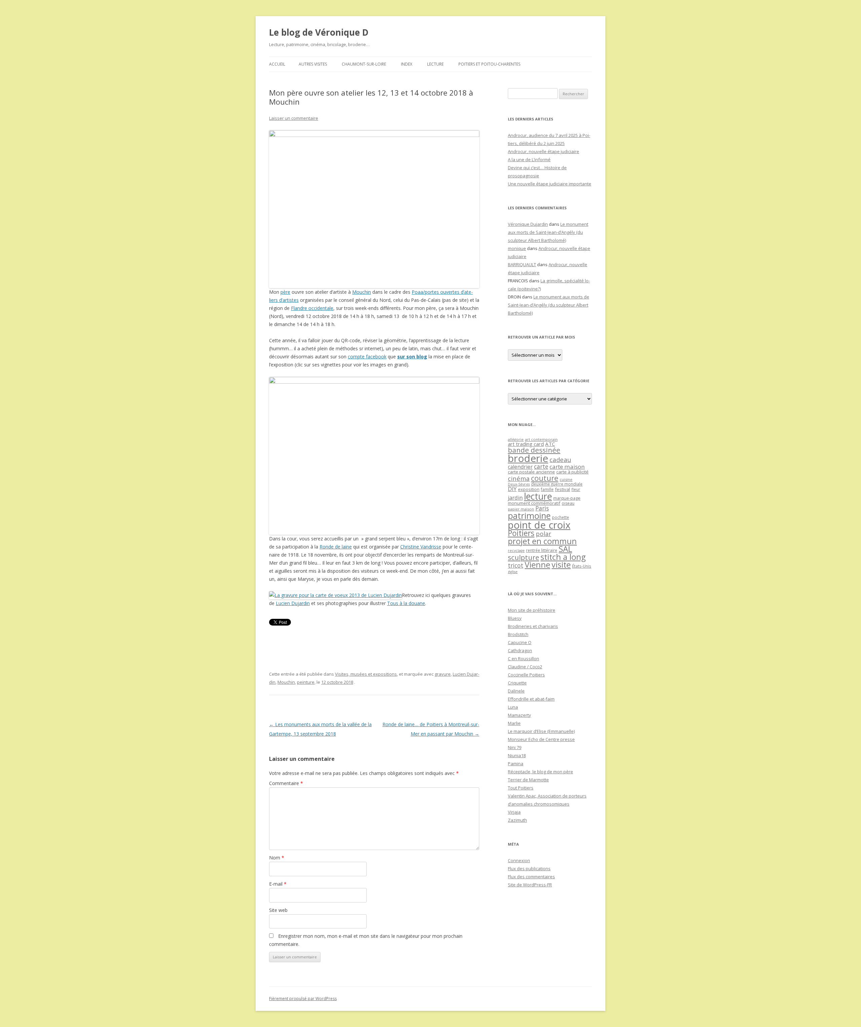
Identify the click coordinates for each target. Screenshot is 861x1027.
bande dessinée (534, 450)
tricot (515, 565)
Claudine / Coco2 (525, 667)
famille (547, 489)
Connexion (519, 860)
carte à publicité (572, 472)
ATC (550, 443)
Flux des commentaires (531, 877)
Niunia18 (517, 755)
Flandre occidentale (312, 308)
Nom (276, 857)
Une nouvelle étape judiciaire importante (549, 184)
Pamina (515, 763)
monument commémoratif (534, 503)
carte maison (567, 466)
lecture (538, 496)
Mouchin (361, 292)
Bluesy (515, 618)
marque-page (567, 498)
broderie (528, 458)
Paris (542, 508)
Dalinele (516, 691)
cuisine (566, 479)
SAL (565, 548)
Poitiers (521, 533)
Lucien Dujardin (293, 603)
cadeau (560, 459)
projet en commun (542, 541)
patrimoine (529, 515)
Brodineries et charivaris (533, 626)
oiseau (568, 503)
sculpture (523, 557)
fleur (575, 489)
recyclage (516, 550)
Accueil (277, 64)
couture (544, 478)
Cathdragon (520, 650)
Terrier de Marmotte (528, 780)
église (513, 571)
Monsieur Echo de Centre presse (541, 739)
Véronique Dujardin (528, 224)
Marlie (514, 723)
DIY (512, 489)
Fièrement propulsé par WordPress (303, 998)
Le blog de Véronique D (319, 32)
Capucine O (519, 642)
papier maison (521, 508)
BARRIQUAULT (522, 264)
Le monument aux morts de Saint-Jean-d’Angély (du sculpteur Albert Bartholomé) (548, 232)
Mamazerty (519, 715)
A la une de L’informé (529, 159)
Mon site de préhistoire (531, 610)
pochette (560, 517)
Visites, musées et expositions (366, 674)
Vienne (537, 564)
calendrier (520, 466)
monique (517, 248)
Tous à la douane (406, 603)
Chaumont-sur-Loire (364, 64)
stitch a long (563, 557)
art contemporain (541, 439)
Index (406, 64)
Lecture (435, 64)
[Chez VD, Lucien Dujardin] (335, 595)
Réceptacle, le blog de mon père (540, 772)
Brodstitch (518, 634)
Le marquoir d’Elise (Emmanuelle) (541, 731)
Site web (278, 910)
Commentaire (286, 783)
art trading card (526, 443)
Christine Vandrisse (420, 546)
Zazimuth (517, 820)
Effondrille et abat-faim (531, 699)
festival (562, 489)
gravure (443, 674)
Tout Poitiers (520, 788)
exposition (528, 489)
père (285, 292)
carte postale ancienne (531, 472)
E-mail (278, 884)
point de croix (539, 524)
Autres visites (313, 64)
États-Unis (581, 566)
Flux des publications (529, 868)
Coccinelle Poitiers (526, 675)
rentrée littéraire (541, 550)
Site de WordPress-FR (530, 885)
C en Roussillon (523, 659)
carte (541, 466)
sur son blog (412, 356)
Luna (513, 707)
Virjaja (514, 812)
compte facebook (367, 356)
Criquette (517, 683)
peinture (305, 682)
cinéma (519, 478)
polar (543, 534)
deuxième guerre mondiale (557, 484)
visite (561, 564)
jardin (515, 497)
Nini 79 (514, 747)
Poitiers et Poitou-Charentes (489, 64)
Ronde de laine (336, 546)
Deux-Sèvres (519, 484)
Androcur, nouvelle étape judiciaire (543, 151)
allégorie (516, 439)
